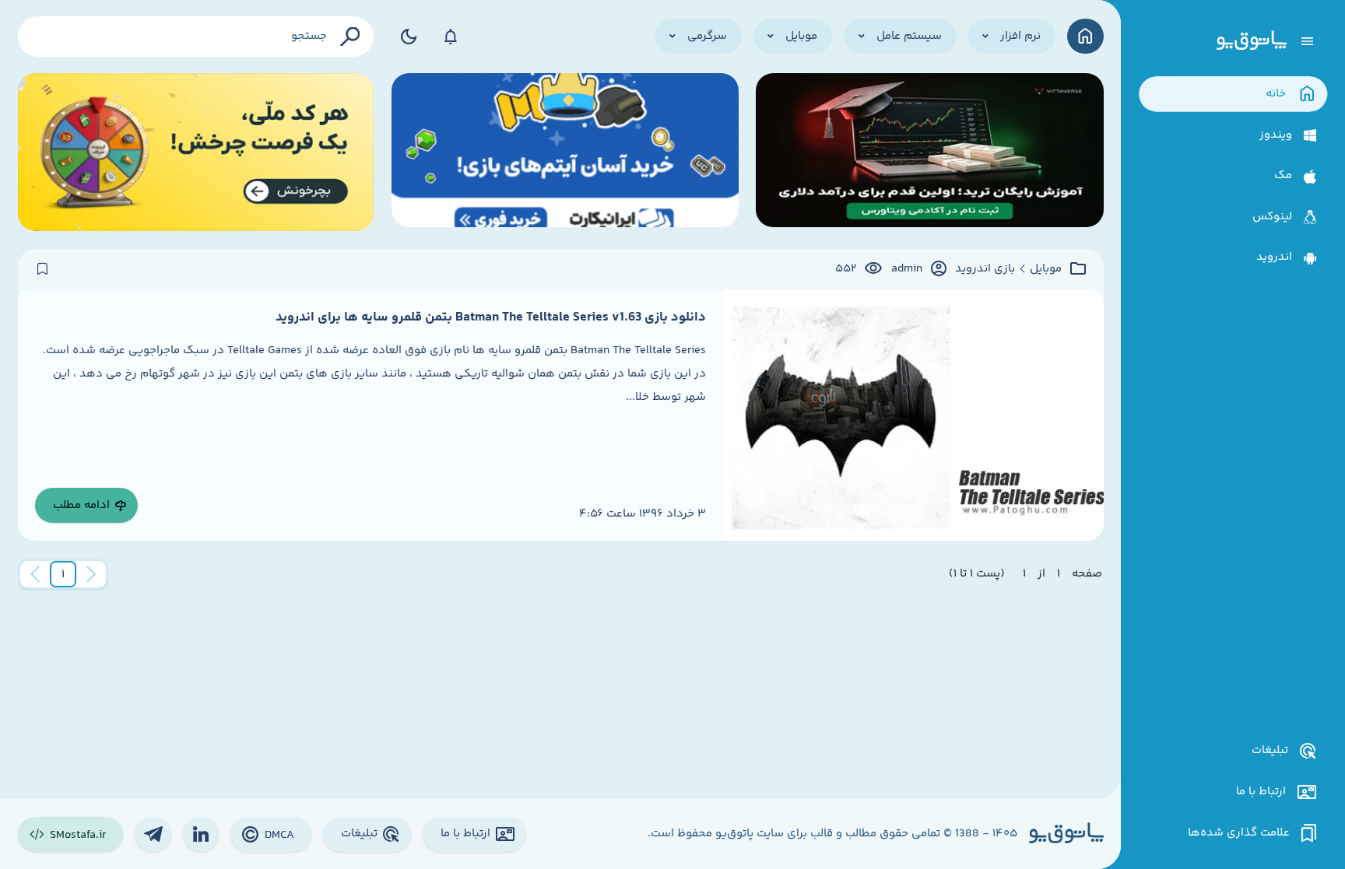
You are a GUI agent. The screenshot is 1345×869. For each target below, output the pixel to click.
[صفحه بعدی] (35, 574)
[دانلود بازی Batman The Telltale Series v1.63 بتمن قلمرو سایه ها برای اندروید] (913, 415)
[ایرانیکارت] (565, 152)
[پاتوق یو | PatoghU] (1252, 41)
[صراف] (196, 152)
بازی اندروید (985, 269)
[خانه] (1085, 36)
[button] (63, 574)
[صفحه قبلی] (91, 574)
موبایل (1046, 269)
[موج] (929, 152)
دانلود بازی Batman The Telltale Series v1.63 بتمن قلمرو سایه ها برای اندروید (491, 317)
